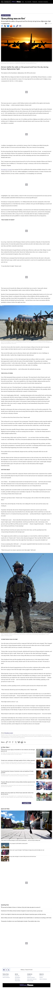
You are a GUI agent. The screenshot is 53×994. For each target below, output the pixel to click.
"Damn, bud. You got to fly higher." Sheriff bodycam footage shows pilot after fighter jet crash (27, 850)
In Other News (5, 747)
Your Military (6, 15)
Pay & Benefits (28, 1)
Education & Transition (43, 1)
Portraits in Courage (6, 169)
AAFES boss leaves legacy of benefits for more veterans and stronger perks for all (18, 750)
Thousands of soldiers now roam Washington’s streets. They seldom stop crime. (20, 921)
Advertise (29, 975)
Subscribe (17, 975)
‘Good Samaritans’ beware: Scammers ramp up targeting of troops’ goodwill (17, 771)
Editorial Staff (30, 980)
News (23, 1)
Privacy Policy (6, 975)
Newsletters (17, 977)
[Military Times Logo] (16, 2)
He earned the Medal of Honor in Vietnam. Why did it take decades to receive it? (20, 907)
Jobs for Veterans (43, 979)
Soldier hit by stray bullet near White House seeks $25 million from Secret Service (17, 793)
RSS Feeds (17, 979)
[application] (26, 825)
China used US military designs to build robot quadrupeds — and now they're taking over (20, 840)
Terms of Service (6, 977)
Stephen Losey (6, 23)
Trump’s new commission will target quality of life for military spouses (18, 760)
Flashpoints (34, 1)
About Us (41, 975)
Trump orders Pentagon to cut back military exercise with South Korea (23, 856)
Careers (41, 977)
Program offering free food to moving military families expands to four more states (18, 782)
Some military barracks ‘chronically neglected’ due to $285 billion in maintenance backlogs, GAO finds (26, 917)
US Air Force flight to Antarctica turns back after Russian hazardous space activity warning (23, 914)
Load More (26, 803)
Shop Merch (17, 980)
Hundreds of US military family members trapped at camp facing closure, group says (22, 911)
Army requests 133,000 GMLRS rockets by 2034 (18, 843)
